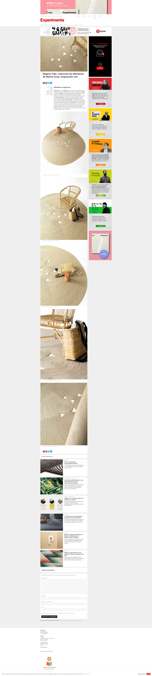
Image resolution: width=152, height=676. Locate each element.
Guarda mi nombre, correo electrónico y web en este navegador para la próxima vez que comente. (58, 613)
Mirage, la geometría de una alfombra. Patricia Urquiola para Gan (73, 554)
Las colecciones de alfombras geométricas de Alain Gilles (73, 517)
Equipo (41, 645)
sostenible (51, 94)
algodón (51, 91)
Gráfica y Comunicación (69, 478)
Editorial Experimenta (44, 643)
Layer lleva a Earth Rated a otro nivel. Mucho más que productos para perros (73, 481)
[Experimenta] (52, 20)
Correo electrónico (46, 601)
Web (42, 607)
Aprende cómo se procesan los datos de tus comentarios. (71, 620)
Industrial (51, 89)
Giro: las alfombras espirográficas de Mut (70, 462)
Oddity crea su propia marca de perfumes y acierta (73, 499)
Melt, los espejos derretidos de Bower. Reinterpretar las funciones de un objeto (73, 536)
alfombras (47, 91)
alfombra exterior (50, 90)
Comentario (44, 578)
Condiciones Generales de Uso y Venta (47, 638)
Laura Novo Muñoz (49, 86)
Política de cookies (43, 640)
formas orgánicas (50, 93)
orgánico (47, 94)
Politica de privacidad (44, 639)
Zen (52, 95)
